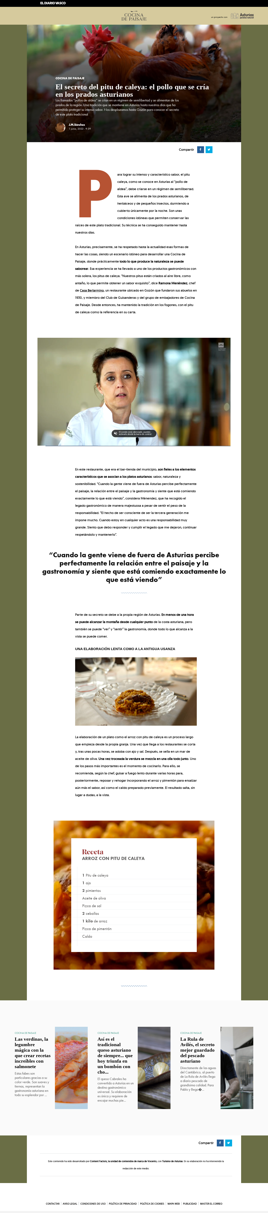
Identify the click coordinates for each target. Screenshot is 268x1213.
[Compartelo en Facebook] (200, 149)
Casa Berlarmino (92, 290)
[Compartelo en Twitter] (208, 149)
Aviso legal (70, 1203)
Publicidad (190, 1203)
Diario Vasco (134, 1197)
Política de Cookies (152, 1203)
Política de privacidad (123, 1203)
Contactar (52, 1203)
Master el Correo (211, 1203)
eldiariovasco (54, 4)
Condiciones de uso (93, 1203)
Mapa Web (174, 1203)
